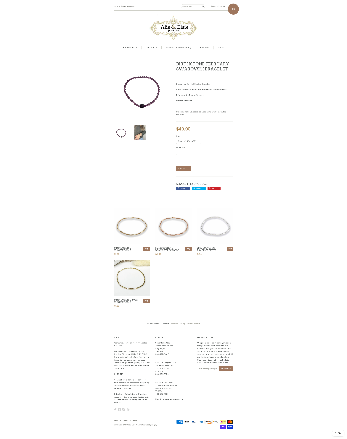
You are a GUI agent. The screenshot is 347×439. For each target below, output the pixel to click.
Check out (221, 6)
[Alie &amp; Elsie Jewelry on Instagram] (123, 409)
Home (149, 324)
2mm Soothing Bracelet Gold (122, 249)
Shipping (133, 421)
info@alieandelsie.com (173, 399)
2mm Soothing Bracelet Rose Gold (167, 249)
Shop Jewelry (129, 47)
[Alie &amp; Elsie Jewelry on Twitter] (115, 409)
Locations (151, 47)
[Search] (203, 6)
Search (125, 421)
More (220, 47)
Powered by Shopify (149, 425)
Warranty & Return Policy (178, 47)
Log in (116, 6)
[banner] (173, 26)
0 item (213, 6)
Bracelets (166, 324)
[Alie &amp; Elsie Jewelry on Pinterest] (128, 409)
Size (178, 136)
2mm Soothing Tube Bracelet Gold (126, 301)
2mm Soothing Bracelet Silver (206, 249)
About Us (204, 47)
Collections (157, 324)
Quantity (180, 147)
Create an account (128, 6)
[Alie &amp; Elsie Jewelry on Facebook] (119, 409)
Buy (146, 249)
